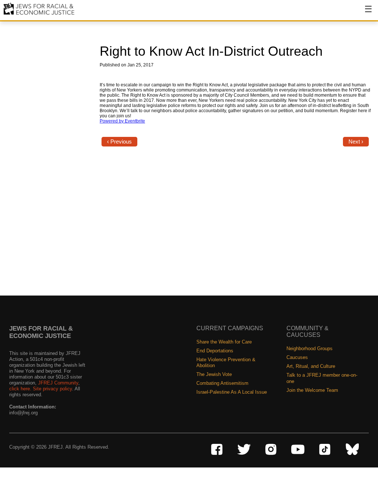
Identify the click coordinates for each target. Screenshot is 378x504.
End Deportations (214, 350)
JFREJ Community (58, 383)
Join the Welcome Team (312, 390)
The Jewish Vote (214, 374)
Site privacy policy (52, 388)
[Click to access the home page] (39, 14)
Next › (355, 142)
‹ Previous (119, 142)
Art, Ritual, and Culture (310, 366)
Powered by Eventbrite (122, 121)
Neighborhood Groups (309, 348)
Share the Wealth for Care (224, 342)
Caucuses (297, 357)
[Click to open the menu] (363, 13)
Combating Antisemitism (222, 383)
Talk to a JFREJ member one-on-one (321, 378)
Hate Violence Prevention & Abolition (225, 362)
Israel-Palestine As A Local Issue (231, 392)
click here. (20, 388)
